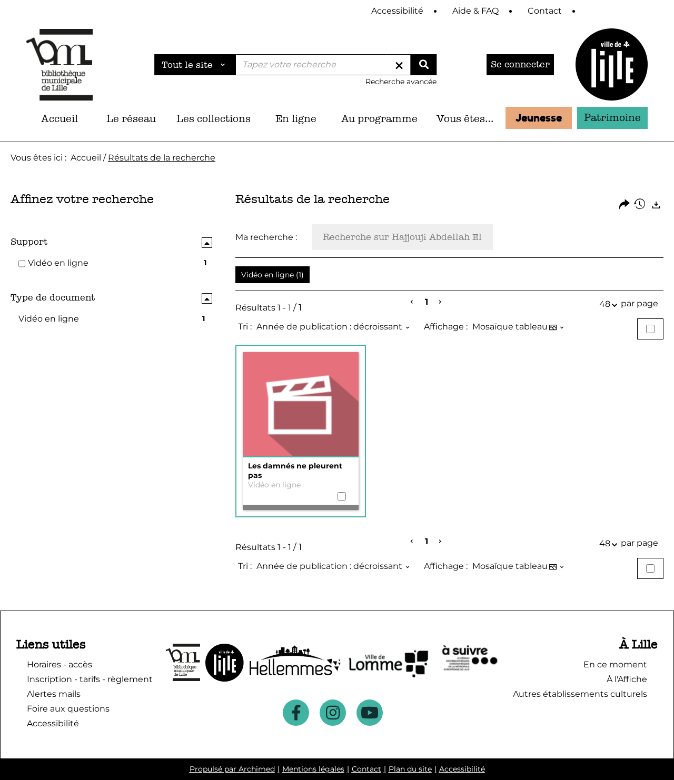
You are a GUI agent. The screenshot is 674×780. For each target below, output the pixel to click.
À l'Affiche (627, 679)
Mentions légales (313, 769)
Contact (366, 769)
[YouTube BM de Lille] (369, 712)
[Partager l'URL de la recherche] (624, 205)
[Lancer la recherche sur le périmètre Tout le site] (423, 64)
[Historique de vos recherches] (640, 205)
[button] (131, 119)
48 (604, 304)
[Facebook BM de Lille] (296, 712)
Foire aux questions (68, 709)
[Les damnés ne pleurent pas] (301, 404)
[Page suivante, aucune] (440, 302)
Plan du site (410, 769)
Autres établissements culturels (580, 694)
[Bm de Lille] (59, 64)
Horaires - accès (59, 664)
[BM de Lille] (612, 64)
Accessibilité (462, 769)
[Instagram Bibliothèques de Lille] (333, 712)
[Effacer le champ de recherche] (399, 64)
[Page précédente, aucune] (412, 302)
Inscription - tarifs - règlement (90, 679)
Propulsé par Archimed (232, 769)
